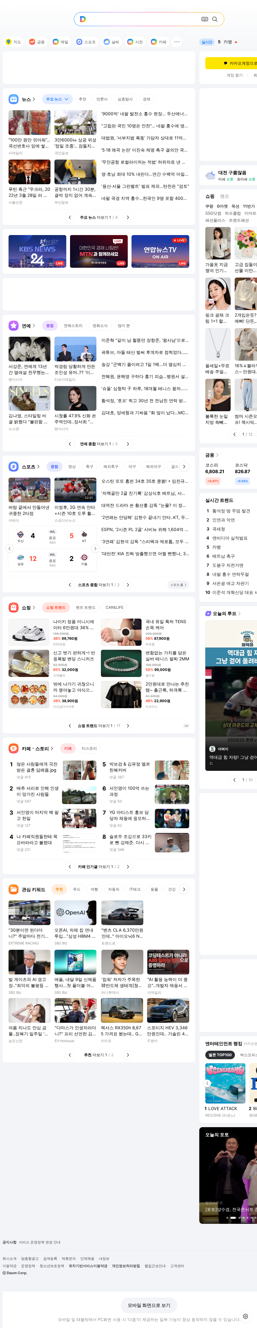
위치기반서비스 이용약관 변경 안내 (47, 1242)
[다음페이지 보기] (95, 548)
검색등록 (50, 1258)
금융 (41, 42)
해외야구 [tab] (153, 466)
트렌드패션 (239, 220)
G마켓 (222, 206)
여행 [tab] (94, 889)
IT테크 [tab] (135, 889)
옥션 (235, 206)
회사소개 (10, 1258)
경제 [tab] (146, 99)
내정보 (104, 1258)
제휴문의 (69, 1258)
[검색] (216, 19)
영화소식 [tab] (100, 325)
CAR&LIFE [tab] (114, 607)
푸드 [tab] (77, 889)
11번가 (249, 206)
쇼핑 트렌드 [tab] (56, 607)
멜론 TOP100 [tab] (220, 1054)
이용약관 (10, 1266)
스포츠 (90, 42)
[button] (176, 41)
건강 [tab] (172, 889)
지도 (17, 42)
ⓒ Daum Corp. (15, 1273)
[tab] (57, 99)
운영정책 (28, 1266)
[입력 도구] (205, 19)
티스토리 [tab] (89, 748)
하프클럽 (233, 213)
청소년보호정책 (52, 1266)
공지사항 (10, 1242)
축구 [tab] (89, 466)
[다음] (184, 466)
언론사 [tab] (102, 99)
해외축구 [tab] (110, 466)
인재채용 (87, 1258)
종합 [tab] (50, 325)
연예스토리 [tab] (73, 325)
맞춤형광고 (30, 1258)
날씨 (115, 42)
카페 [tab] (68, 748)
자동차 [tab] (113, 889)
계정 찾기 (235, 75)
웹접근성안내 (155, 1266)
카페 (162, 42)
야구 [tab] (132, 466)
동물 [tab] (154, 889)
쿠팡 (209, 206)
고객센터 (177, 1266)
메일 (64, 42)
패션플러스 (215, 220)
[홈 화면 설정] (245, 1316)
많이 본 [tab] (124, 325)
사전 (139, 42)
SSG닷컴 (213, 213)
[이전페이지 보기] (9, 548)
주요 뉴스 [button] (52, 97)
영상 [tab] (72, 466)
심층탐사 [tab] (125, 99)
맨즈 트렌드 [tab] (86, 607)
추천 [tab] (82, 99)
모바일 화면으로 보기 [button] (149, 1305)
